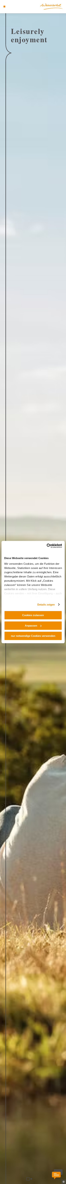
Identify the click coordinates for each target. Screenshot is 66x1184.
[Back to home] (51, 7)
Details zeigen (46, 604)
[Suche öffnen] (15, 6)
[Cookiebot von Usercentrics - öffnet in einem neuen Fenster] (47, 546)
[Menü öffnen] (4, 6)
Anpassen (31, 625)
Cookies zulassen (33, 615)
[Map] (10, 6)
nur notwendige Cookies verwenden (33, 635)
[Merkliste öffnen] (12, 6)
